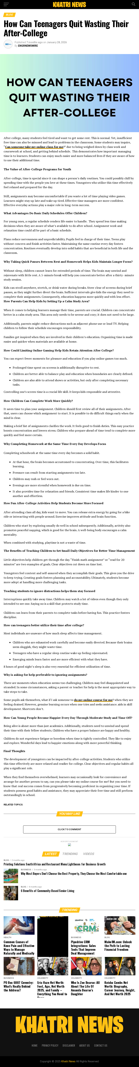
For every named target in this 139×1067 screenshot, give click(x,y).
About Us (84, 1045)
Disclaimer (69, 1045)
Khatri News (68, 1061)
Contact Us (100, 1045)
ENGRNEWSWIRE (28, 45)
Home (34, 1045)
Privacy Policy (50, 1045)
